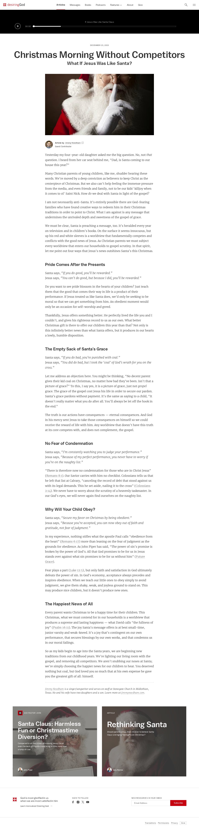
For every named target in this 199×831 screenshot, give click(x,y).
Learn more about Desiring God (34, 806)
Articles (60, 4)
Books (88, 4)
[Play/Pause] (18, 26)
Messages (75, 4)
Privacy (174, 823)
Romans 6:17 (70, 541)
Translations (150, 823)
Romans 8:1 (54, 475)
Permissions (163, 823)
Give (140, 4)
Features (114, 4)
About (130, 4)
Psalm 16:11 (61, 627)
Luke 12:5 (76, 570)
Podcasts (101, 4)
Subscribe (178, 803)
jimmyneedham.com (132, 692)
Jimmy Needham (54, 688)
